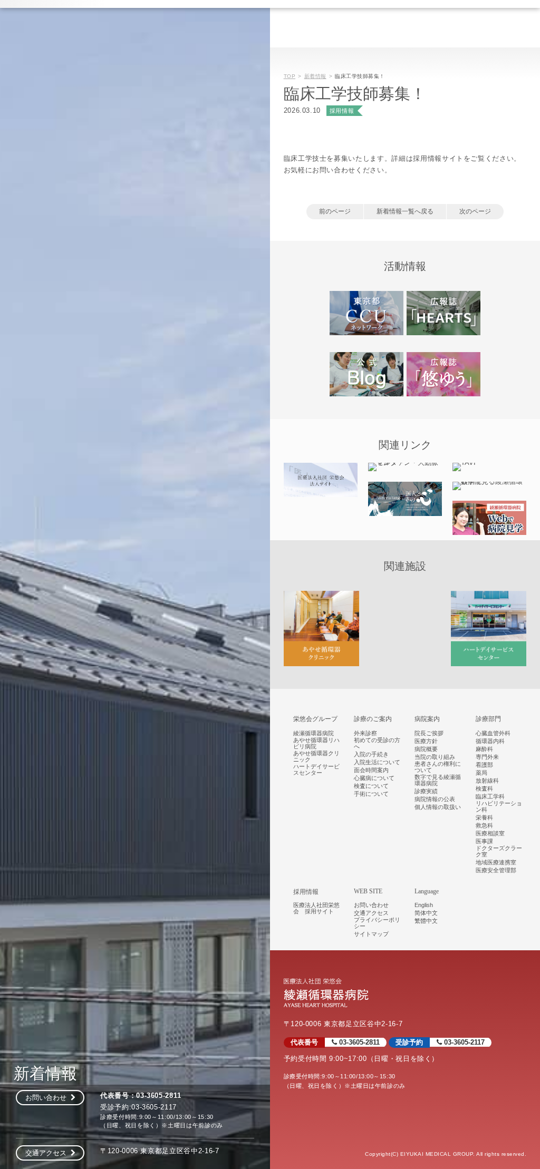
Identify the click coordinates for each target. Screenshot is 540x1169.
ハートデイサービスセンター (316, 769)
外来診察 (365, 733)
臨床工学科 (490, 796)
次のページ (475, 211)
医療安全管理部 (496, 870)
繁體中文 (426, 921)
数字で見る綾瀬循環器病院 (437, 780)
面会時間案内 (371, 770)
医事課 (484, 841)
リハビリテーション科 (499, 806)
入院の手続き (371, 754)
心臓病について (374, 778)
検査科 (484, 788)
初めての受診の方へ (377, 743)
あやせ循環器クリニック (316, 756)
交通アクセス (48, 1153)
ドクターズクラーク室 (499, 851)
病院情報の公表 (434, 799)
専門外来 (487, 757)
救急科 (484, 825)
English (423, 905)
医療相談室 (490, 833)
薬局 (481, 772)
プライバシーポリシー (377, 923)
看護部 (484, 765)
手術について (371, 794)
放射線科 (487, 780)
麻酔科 (484, 749)
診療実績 (426, 791)
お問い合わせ (48, 1098)
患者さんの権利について (437, 767)
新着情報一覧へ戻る (405, 211)
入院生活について (377, 762)
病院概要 (426, 749)
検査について (371, 786)
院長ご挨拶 (428, 733)
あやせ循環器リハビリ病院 (316, 743)
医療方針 (426, 741)
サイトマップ (371, 934)
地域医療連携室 (496, 862)
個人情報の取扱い (437, 807)
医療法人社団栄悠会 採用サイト (316, 908)
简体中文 (426, 913)
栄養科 (484, 817)
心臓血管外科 (493, 733)
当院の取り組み (434, 757)
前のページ (335, 211)
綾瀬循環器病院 (313, 733)
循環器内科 (490, 741)
